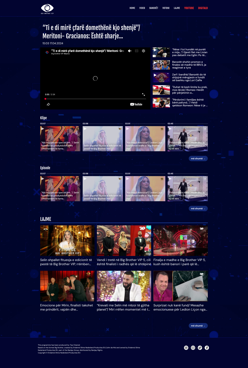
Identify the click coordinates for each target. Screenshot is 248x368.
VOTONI (165, 8)
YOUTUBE (189, 8)
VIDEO (142, 8)
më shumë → (198, 158)
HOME (132, 8)
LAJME (177, 8)
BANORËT (153, 8)
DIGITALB (203, 8)
